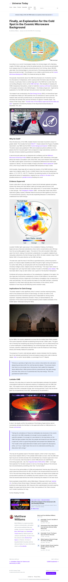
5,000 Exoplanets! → (53, 561)
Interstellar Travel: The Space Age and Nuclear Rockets (49, 533)
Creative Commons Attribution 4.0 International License (39, 579)
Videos (14, 7)
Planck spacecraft (48, 163)
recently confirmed (44, 86)
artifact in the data (45, 175)
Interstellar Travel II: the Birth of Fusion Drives (49, 520)
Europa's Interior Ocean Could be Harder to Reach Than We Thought (49, 547)
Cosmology (38, 30)
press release (52, 268)
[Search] (57, 8)
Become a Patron (51, 573)
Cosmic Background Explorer (39, 146)
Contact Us (30, 576)
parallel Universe (27, 177)
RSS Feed (35, 8)
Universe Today (20, 3)
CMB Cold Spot (35, 84)
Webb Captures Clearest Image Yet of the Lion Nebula (49, 540)
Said (15, 357)
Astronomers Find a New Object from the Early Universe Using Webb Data (49, 527)
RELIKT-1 (33, 144)
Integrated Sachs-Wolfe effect (36, 462)
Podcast (19, 7)
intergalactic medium (27, 190)
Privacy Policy (37, 576)
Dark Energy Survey (35, 93)
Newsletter (24, 7)
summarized (17, 427)
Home (10, 7)
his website (23, 546)
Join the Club (30, 8)
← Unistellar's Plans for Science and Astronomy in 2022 (19, 562)
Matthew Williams (15, 30)
